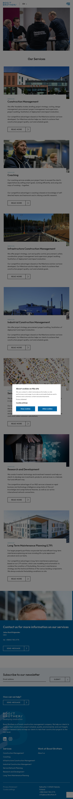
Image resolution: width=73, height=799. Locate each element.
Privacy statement (21, 399)
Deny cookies (25, 409)
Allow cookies (47, 409)
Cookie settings (22, 402)
